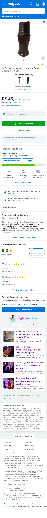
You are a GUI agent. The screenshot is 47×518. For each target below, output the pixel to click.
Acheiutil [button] (28, 87)
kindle (27, 415)
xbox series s (9, 419)
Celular (6, 421)
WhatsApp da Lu (9, 445)
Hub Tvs (38, 410)
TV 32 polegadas (35, 428)
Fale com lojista (13, 161)
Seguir (30, 161)
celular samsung (28, 417)
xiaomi (17, 419)
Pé (10, 398)
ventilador (25, 419)
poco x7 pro (20, 414)
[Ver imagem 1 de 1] (23, 38)
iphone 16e (40, 417)
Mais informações (22, 436)
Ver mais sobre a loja (23, 183)
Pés (33, 504)
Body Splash (7, 423)
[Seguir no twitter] (14, 325)
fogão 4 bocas (24, 426)
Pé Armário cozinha (23, 395)
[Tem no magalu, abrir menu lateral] (4, 4)
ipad (27, 425)
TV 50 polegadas (22, 428)
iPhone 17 (16, 408)
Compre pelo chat (18, 484)
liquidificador (19, 425)
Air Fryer (27, 412)
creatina (40, 414)
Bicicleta (39, 421)
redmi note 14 (21, 423)
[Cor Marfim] (19, 80)
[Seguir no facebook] (20, 325)
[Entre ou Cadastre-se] (43, 4)
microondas (19, 415)
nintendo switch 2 (36, 419)
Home (6, 504)
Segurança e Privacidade (12, 453)
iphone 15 (6, 412)
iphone (33, 414)
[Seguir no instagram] (27, 325)
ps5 (21, 412)
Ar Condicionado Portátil (19, 421)
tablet (32, 421)
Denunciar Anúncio (9, 207)
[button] (41, 11)
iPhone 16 (24, 408)
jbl (14, 423)
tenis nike (31, 423)
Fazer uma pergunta (23, 309)
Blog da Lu (7, 442)
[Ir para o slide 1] (23, 60)
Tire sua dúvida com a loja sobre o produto (19, 304)
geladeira (11, 414)
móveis (12, 504)
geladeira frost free (10, 426)
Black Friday (7, 408)
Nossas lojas (28, 442)
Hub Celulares (17, 410)
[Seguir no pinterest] (33, 325)
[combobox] (23, 11)
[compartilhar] (43, 58)
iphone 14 (15, 412)
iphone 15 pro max (14, 417)
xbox (27, 414)
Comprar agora (23, 130)
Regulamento (9, 449)
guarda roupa (35, 425)
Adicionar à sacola (25, 124)
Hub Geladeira (28, 410)
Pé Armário (35, 395)
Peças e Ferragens (23, 504)
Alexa (12, 428)
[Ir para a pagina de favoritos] (31, 4)
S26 (31, 408)
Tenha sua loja (29, 445)
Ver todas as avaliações (23, 290)
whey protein (9, 415)
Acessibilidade (29, 449)
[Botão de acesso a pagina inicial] (17, 4)
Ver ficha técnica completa (23, 238)
